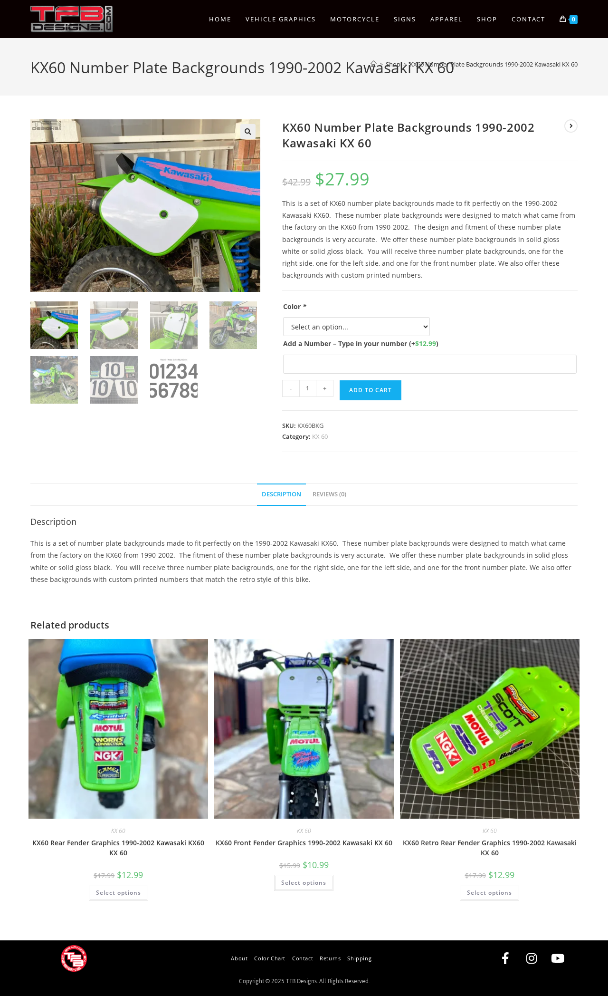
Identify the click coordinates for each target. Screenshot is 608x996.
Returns (330, 958)
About (239, 958)
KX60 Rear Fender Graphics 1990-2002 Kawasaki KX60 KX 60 (118, 847)
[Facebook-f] (505, 958)
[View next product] (571, 126)
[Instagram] (531, 958)
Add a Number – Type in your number (360, 343)
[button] (248, 131)
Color (294, 306)
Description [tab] (281, 494)
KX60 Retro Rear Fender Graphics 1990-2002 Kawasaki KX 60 (490, 847)
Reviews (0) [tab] (329, 494)
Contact (302, 958)
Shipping (359, 958)
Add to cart (370, 390)
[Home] (373, 64)
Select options (118, 893)
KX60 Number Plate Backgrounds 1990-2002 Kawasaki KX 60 (493, 64)
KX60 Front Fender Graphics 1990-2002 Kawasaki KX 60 (304, 842)
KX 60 (320, 436)
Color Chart (269, 958)
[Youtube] (558, 958)
